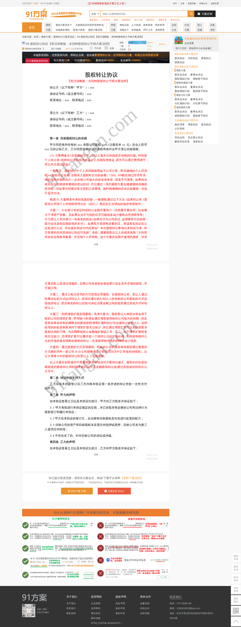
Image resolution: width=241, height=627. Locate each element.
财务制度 (148, 24)
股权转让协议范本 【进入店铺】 (36, 48)
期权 (116, 19)
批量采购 (192, 3)
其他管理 (160, 29)
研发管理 (159, 24)
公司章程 (180, 128)
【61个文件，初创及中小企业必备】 (193, 48)
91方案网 (34, 3)
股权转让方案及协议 (64, 36)
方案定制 (207, 14)
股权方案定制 (95, 29)
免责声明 (120, 603)
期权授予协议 (200, 78)
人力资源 (136, 24)
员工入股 (138, 19)
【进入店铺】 (56, 48)
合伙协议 (106, 19)
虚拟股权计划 (182, 115)
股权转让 (150, 19)
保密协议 (198, 141)
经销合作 (203, 3)
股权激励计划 (182, 91)
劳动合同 (180, 137)
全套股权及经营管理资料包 (90, 24)
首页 (32, 27)
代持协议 (193, 58)
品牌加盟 (215, 3)
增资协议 (193, 124)
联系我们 (71, 608)
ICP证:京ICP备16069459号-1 (101, 623)
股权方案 (46, 36)
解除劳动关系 (182, 141)
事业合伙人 (176, 19)
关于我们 (71, 603)
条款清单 (180, 124)
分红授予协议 (200, 103)
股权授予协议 (200, 91)
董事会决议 (196, 74)
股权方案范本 (63, 24)
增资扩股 (163, 19)
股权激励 (126, 19)
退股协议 (180, 62)
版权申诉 (120, 613)
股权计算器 (79, 29)
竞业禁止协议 (195, 137)
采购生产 (124, 29)
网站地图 (95, 618)
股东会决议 (181, 74)
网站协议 (95, 613)
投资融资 (136, 29)
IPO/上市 (148, 29)
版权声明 (120, 608)
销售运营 (124, 24)
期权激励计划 (182, 78)
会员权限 (95, 603)
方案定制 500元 (116, 491)
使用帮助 (95, 608)
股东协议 (94, 19)
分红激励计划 (182, 103)
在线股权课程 (63, 29)
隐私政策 (71, 613)
